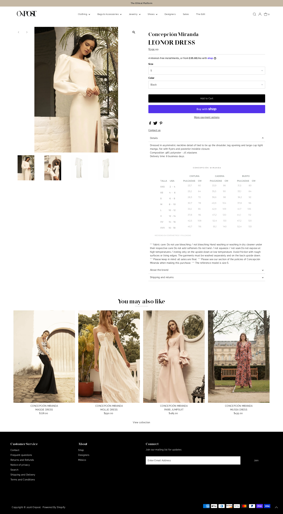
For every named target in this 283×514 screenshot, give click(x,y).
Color (151, 78)
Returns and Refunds (22, 460)
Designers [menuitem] (170, 14)
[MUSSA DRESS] (239, 356)
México (82, 460)
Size (150, 64)
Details (154, 138)
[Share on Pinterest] (161, 124)
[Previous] (18, 32)
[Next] (26, 32)
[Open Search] (254, 14)
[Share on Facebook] (150, 124)
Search (14, 469)
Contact (14, 450)
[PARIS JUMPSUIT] (174, 356)
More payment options (206, 117)
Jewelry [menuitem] (133, 14)
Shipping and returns (162, 277)
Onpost (36, 507)
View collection (141, 422)
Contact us (154, 130)
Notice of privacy (20, 465)
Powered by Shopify (54, 507)
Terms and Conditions (22, 479)
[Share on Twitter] (155, 124)
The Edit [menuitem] (200, 14)
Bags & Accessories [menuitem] (108, 14)
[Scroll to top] (276, 507)
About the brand (159, 270)
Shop (81, 450)
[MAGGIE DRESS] (44, 356)
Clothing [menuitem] (83, 14)
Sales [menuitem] (186, 14)
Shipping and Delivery (22, 474)
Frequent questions (21, 455)
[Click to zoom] (133, 32)
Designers (83, 455)
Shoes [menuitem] (151, 14)
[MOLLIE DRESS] (109, 356)
